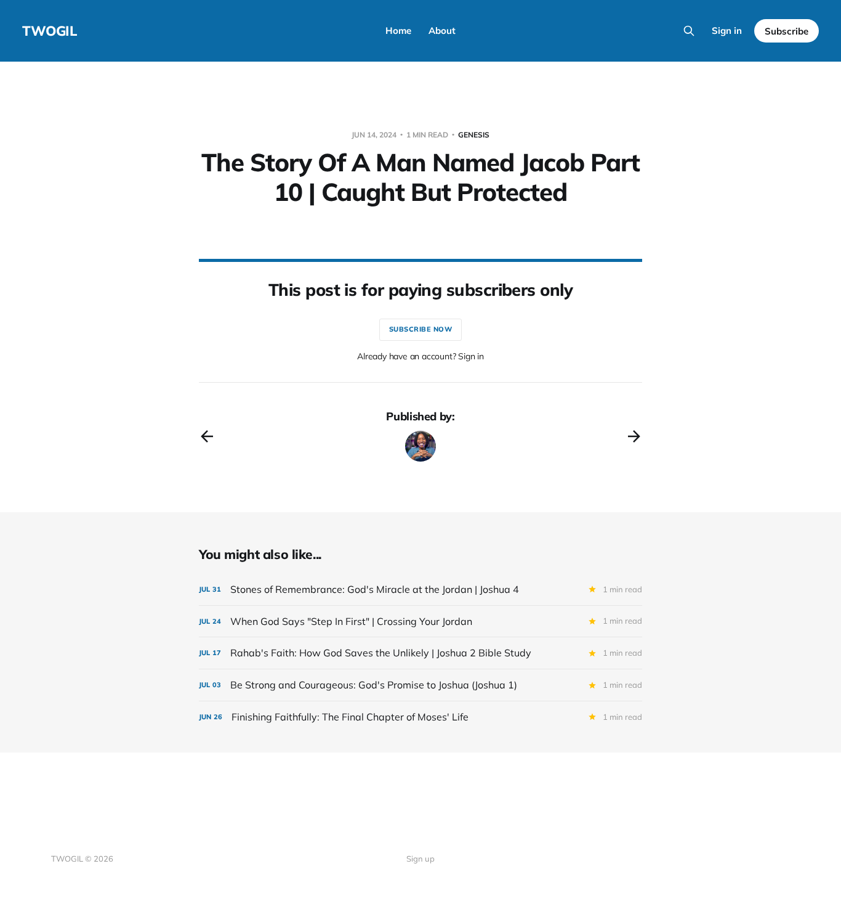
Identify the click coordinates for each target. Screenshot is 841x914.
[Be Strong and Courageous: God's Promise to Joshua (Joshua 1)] (420, 685)
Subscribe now (421, 329)
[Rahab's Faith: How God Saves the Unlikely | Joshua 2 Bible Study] (420, 653)
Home (398, 30)
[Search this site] (689, 31)
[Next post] (634, 436)
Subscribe (786, 31)
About (442, 30)
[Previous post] (207, 436)
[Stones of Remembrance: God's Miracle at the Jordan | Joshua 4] (420, 589)
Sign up (420, 858)
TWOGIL (49, 31)
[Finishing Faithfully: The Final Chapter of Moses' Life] (420, 717)
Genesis (473, 134)
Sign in (727, 30)
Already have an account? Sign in (420, 356)
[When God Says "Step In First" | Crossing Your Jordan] (420, 621)
